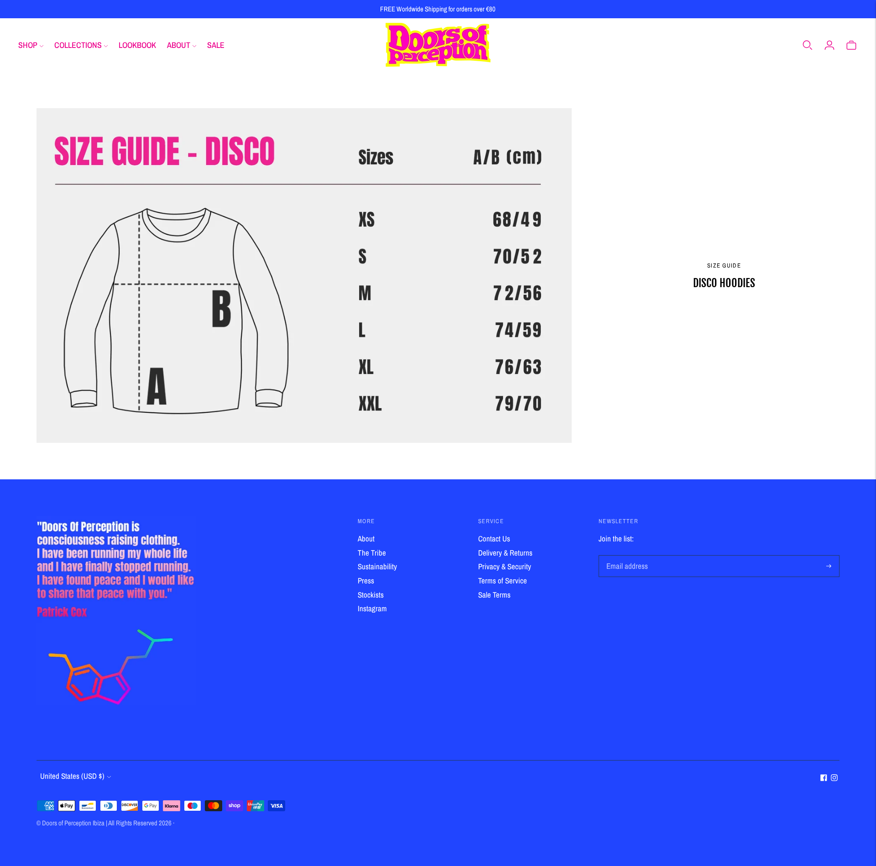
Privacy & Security (504, 566)
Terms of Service (502, 580)
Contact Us (494, 538)
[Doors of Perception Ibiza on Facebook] (823, 778)
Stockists (371, 594)
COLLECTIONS (78, 45)
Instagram (372, 608)
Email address (625, 556)
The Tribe (372, 552)
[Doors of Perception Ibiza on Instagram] (834, 778)
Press (366, 580)
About (366, 538)
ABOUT (178, 45)
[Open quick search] (807, 45)
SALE (215, 45)
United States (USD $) (72, 776)
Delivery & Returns (505, 552)
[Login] (829, 45)
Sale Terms (494, 594)
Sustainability (377, 566)
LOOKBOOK (137, 45)
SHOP (27, 45)
